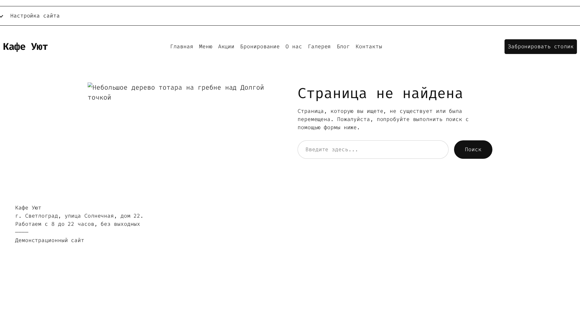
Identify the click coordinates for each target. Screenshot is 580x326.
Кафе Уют (25, 46)
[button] (540, 46)
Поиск (473, 149)
